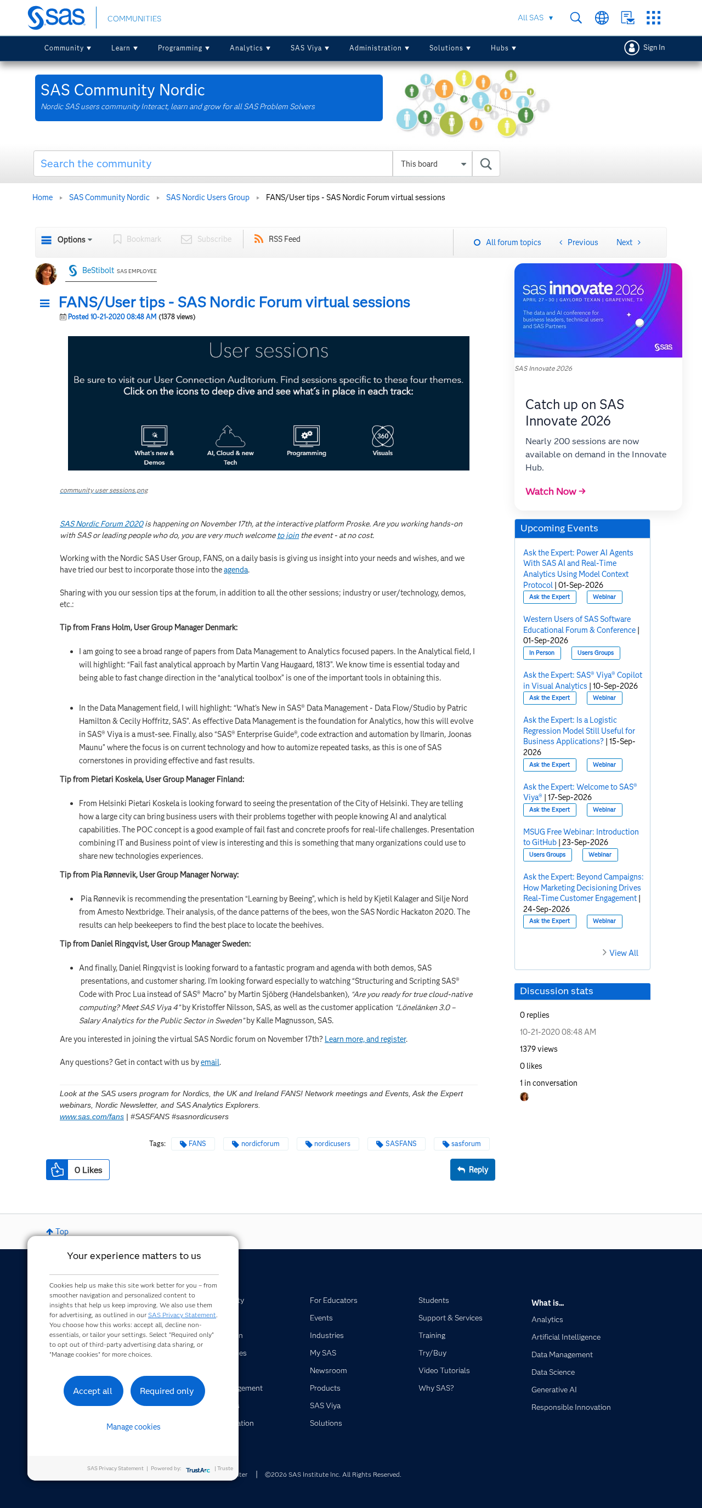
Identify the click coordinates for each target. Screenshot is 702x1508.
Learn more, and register (365, 1039)
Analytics (246, 48)
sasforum (466, 1143)
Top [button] (62, 1232)
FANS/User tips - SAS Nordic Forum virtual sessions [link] (355, 197)
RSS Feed (285, 239)
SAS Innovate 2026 (543, 368)
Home (42, 197)
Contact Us (628, 18)
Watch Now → (555, 491)
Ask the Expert (549, 596)
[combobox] (266, 163)
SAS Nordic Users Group (208, 197)
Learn (121, 48)
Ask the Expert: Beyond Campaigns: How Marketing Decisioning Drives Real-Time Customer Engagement (583, 887)
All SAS (531, 17)
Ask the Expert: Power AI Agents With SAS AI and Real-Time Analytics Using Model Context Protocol (578, 569)
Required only (167, 1391)
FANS (197, 1143)
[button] (47, 303)
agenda (236, 570)
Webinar (604, 596)
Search (576, 18)
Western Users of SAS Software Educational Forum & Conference (579, 624)
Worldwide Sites (602, 18)
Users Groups (596, 652)
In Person (541, 652)
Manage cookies (133, 1427)
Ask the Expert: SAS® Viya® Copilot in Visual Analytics (582, 680)
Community (64, 48)
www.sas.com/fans (92, 1116)
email (210, 1062)
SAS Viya (306, 48)
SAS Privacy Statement (182, 1315)
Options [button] (72, 240)
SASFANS (401, 1143)
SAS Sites (653, 18)
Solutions (446, 48)
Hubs (500, 48)
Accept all (92, 1391)
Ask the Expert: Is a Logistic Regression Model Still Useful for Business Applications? (579, 730)
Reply (478, 1170)
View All (623, 953)
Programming (180, 48)
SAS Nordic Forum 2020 (101, 524)
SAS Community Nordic (109, 197)
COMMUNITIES (134, 19)
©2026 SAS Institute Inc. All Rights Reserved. (333, 1474)
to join (288, 535)
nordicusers (332, 1143)
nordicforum (260, 1143)
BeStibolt (98, 270)
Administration (375, 48)
